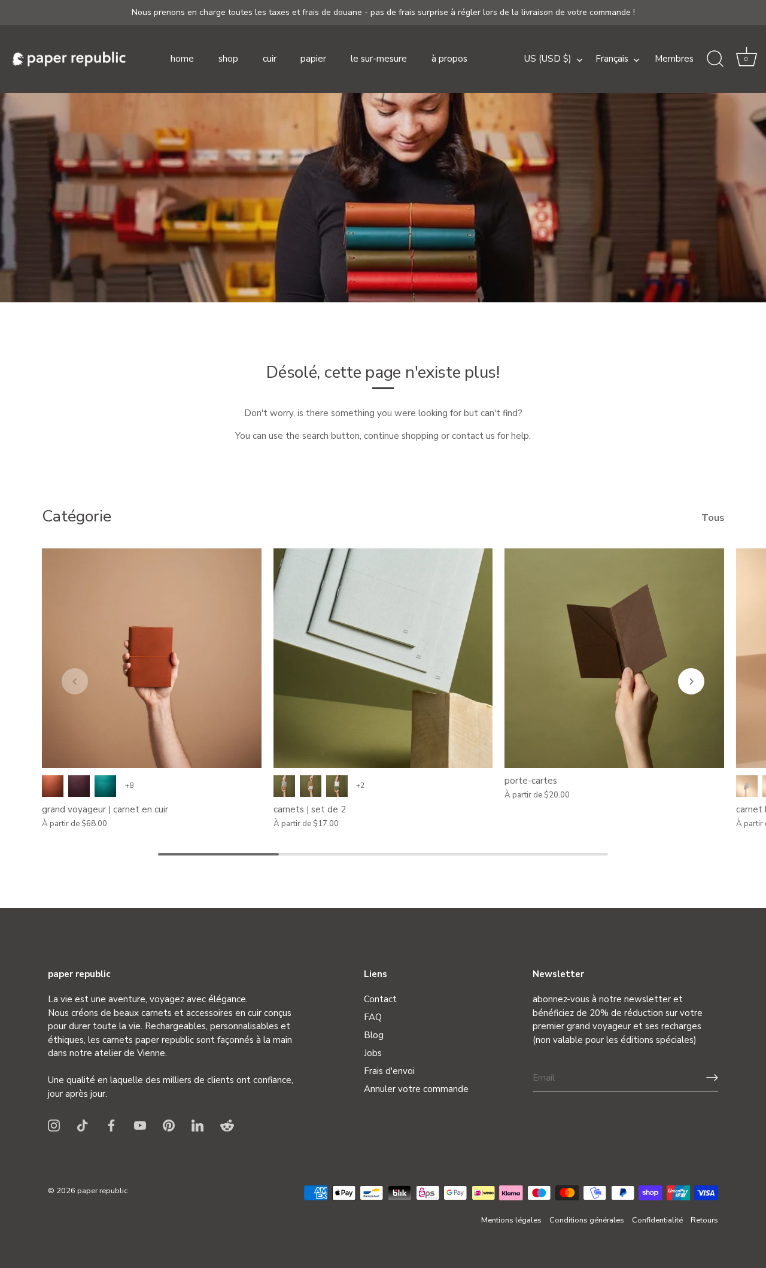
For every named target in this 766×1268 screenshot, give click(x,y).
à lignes (310, 786)
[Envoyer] (712, 1077)
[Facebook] (111, 1125)
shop (228, 59)
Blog (374, 1035)
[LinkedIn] (197, 1125)
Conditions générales (586, 1220)
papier (313, 59)
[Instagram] (54, 1125)
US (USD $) (548, 59)
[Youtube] (140, 1125)
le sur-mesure (379, 59)
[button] (746, 59)
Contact (380, 999)
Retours (704, 1220)
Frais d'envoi (389, 1071)
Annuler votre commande (416, 1089)
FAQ (373, 1017)
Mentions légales (511, 1220)
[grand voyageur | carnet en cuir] (152, 658)
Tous (712, 517)
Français (611, 59)
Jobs (373, 1053)
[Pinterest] (169, 1125)
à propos (449, 59)
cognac (52, 786)
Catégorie (76, 516)
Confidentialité (657, 1220)
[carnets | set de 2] (383, 658)
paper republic (102, 1190)
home (182, 59)
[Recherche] (715, 59)
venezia (79, 786)
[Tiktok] (83, 1125)
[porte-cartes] (614, 658)
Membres (674, 59)
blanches (284, 786)
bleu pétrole (105, 786)
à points (337, 786)
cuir (269, 59)
